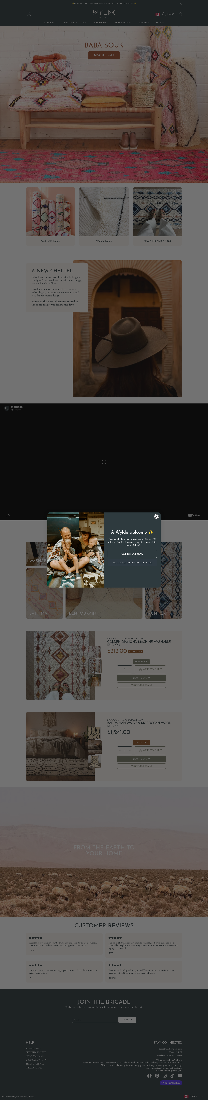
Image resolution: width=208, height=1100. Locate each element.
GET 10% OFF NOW (132, 553)
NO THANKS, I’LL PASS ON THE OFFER (132, 562)
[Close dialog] (156, 517)
